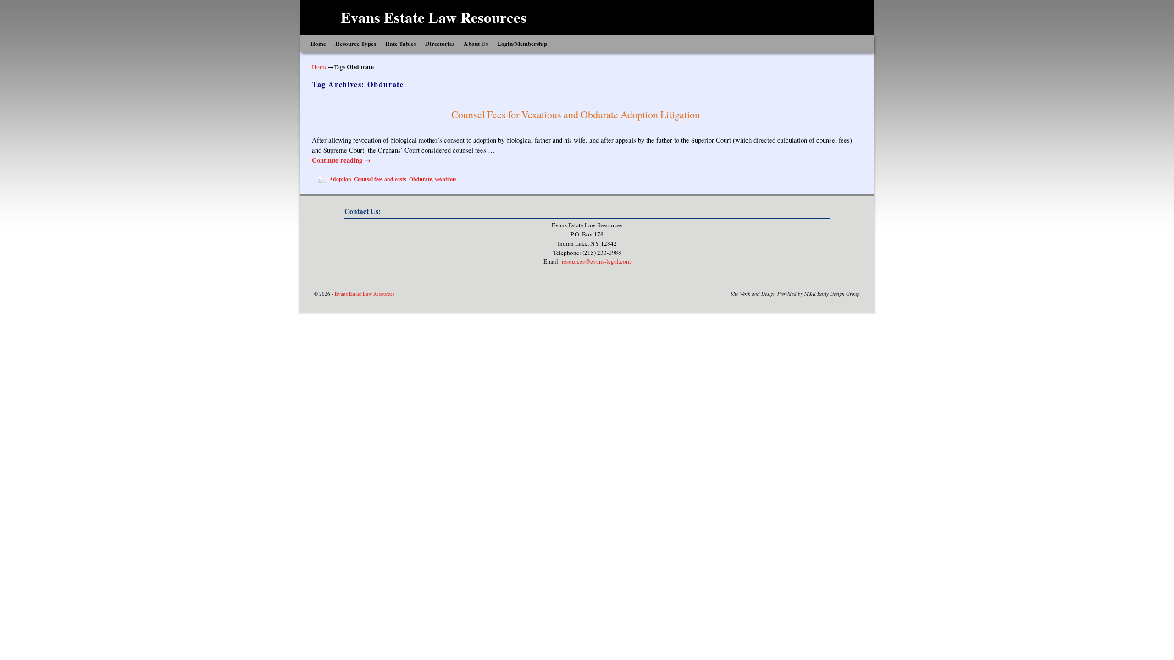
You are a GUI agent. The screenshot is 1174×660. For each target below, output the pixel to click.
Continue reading (341, 160)
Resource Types (355, 43)
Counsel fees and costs (380, 179)
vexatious (446, 179)
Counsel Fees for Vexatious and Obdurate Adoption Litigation (575, 114)
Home (318, 43)
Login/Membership (522, 43)
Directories (439, 43)
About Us (476, 43)
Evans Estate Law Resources (433, 17)
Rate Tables (400, 43)
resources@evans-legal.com (596, 261)
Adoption (340, 179)
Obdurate (420, 179)
